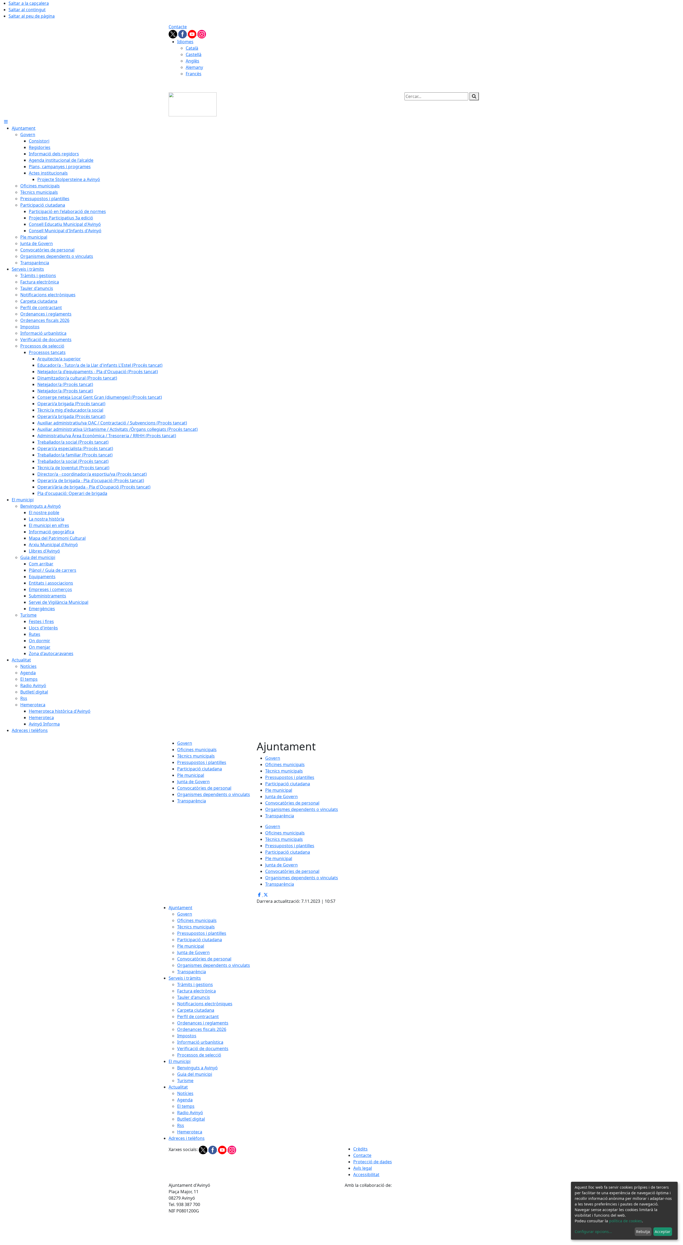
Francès (193, 74)
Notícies (185, 1093)
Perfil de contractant (198, 1016)
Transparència (191, 801)
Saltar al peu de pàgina (32, 16)
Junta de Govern (193, 782)
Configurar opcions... (593, 1231)
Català (192, 48)
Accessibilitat (366, 1174)
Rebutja (643, 1231)
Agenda (185, 1100)
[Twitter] (173, 34)
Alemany (194, 67)
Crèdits (360, 1149)
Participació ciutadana (199, 769)
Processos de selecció (199, 1055)
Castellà (193, 54)
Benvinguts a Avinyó (197, 1068)
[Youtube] (192, 34)
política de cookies (625, 1220)
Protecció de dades (372, 1162)
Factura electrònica (196, 991)
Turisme (185, 1081)
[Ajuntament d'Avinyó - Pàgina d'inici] (193, 104)
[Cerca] (474, 96)
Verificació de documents (202, 1048)
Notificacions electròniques (204, 1004)
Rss (180, 1125)
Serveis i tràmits (185, 978)
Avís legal (362, 1168)
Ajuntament (180, 908)
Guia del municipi (194, 1074)
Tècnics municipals (196, 756)
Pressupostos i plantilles (201, 762)
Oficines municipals (197, 749)
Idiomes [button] (185, 42)
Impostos (186, 1036)
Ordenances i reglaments (202, 1023)
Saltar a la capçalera (29, 3)
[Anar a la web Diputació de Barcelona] (429, 1216)
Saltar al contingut (27, 10)
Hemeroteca (189, 1132)
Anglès (192, 61)
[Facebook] (183, 34)
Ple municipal (190, 775)
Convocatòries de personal (204, 788)
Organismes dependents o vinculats (213, 794)
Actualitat (178, 1087)
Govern (184, 743)
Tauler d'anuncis (193, 997)
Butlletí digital (191, 1119)
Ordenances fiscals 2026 (201, 1029)
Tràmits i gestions (195, 984)
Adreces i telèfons (187, 1138)
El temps (185, 1106)
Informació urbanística (200, 1042)
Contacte (178, 27)
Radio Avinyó (190, 1113)
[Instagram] (201, 34)
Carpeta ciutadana (195, 1010)
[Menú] (6, 122)
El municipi (179, 1061)
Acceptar (662, 1231)
